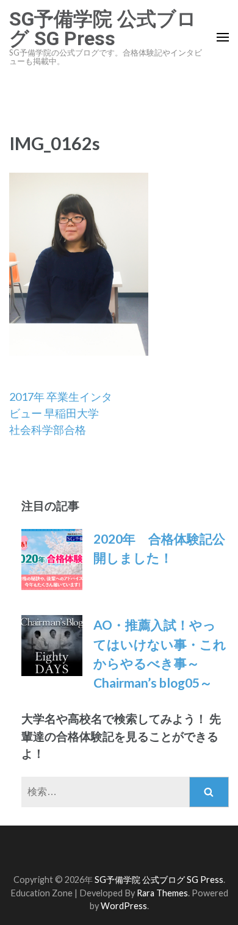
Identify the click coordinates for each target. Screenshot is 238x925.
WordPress (124, 906)
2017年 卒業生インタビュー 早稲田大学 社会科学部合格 (60, 413)
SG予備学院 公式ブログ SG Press (103, 28)
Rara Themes (162, 893)
